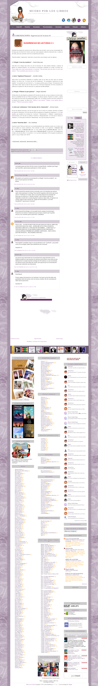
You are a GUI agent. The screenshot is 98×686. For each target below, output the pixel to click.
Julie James (18, 566)
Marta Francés (18, 604)
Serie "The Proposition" (46, 620)
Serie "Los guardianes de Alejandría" (50, 588)
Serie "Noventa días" (46, 597)
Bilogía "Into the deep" (46, 548)
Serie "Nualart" (44, 598)
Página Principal (37, 338)
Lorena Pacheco (19, 596)
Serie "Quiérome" (45, 606)
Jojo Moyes (17, 562)
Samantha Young (19, 639)
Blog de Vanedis (69, 569)
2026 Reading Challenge (73, 621)
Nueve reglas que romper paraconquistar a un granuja (25, 69)
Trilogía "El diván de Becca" (47, 639)
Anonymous (71, 370)
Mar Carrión (18, 600)
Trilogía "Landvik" (45, 647)
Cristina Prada (18, 510)
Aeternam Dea (69, 548)
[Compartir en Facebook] (36, 150)
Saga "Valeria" (44, 559)
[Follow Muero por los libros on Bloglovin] (70, 532)
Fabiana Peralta (19, 532)
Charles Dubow (18, 500)
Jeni (42, 528)
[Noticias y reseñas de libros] (72, 180)
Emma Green (18, 526)
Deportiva (43, 402)
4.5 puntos (43, 447)
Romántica (43, 418)
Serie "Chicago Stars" (46, 568)
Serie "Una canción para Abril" (48, 625)
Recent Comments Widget (82, 520)
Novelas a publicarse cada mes (48, 375)
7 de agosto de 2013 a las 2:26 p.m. (24, 204)
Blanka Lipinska (18, 492)
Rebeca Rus (18, 634)
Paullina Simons (19, 629)
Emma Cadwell (18, 523)
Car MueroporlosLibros (73, 623)
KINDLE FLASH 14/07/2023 (71, 570)
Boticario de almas (72, 638)
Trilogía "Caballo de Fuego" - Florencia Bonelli (80, 136)
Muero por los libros (49, 10)
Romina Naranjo (19, 636)
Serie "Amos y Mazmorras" (47, 566)
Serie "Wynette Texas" (46, 626)
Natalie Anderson (19, 616)
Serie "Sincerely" (45, 612)
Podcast (75, 27)
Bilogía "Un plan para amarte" (48, 554)
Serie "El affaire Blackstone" (47, 576)
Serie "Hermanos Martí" (46, 581)
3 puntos (43, 441)
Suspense (43, 426)
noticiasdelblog (44, 513)
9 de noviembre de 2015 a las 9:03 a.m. (25, 267)
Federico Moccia (19, 533)
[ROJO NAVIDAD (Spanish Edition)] (66, 671)
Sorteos (43, 387)
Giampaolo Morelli (19, 537)
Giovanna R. (44, 525)
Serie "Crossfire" (45, 572)
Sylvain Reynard (19, 657)
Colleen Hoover (18, 508)
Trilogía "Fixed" (44, 642)
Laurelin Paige (18, 584)
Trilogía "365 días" (45, 631)
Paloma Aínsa (18, 625)
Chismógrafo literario (46, 481)
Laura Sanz (17, 582)
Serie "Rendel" (44, 609)
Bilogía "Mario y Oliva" (46, 550)
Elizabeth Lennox (19, 521)
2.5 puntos (43, 439)
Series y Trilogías (45, 425)
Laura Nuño (18, 581)
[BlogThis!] (33, 150)
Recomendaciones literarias (47, 499)
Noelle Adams (18, 621)
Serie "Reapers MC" (46, 608)
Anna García (18, 487)
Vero (42, 535)
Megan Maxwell (18, 609)
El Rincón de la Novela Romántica (74, 573)
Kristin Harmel (18, 575)
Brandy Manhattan (19, 494)
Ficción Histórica (45, 408)
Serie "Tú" (43, 624)
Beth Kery (17, 491)
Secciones (59, 27)
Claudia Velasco (19, 506)
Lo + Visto (70, 118)
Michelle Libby (18, 612)
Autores (67, 27)
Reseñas (27, 27)
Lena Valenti (18, 585)
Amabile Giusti (18, 477)
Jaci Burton (17, 549)
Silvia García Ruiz (19, 652)
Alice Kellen (17, 476)
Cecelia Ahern (18, 499)
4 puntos (43, 445)
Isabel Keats (18, 544)
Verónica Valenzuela (20, 662)
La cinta (36, 129)
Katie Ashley (18, 571)
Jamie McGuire (18, 550)
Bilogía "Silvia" (44, 552)
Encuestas (43, 482)
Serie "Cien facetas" (46, 570)
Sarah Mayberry (19, 645)
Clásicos (43, 399)
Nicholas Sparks (19, 618)
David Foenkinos (19, 514)
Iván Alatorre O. (18, 545)
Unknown (17, 221)
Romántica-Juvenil (45, 420)
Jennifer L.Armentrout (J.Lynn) (22, 554)
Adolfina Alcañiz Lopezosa (73, 669)
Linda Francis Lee (19, 589)
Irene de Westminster (20, 541)
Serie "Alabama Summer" (47, 563)
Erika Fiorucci (18, 527)
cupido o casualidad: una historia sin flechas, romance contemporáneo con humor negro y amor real (76, 657)
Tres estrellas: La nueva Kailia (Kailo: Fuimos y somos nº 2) (73, 651)
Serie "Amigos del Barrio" (47, 564)
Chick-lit (43, 397)
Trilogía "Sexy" (44, 652)
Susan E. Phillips (19, 654)
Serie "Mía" (43, 595)
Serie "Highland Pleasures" (47, 582)
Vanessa (43, 527)
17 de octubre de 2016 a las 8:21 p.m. (25, 286)
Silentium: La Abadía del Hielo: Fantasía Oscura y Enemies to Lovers (74, 664)
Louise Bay (17, 598)
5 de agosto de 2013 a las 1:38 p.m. (24, 171)
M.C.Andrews (18, 599)
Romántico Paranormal (46, 423)
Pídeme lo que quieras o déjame (25, 102)
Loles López (18, 595)
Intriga (42, 410)
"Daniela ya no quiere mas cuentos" (73, 560)
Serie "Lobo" (44, 585)
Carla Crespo (18, 495)
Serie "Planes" (44, 603)
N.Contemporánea (45, 412)
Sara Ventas (18, 643)
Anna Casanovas (19, 486)
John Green (18, 560)
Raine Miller (18, 632)
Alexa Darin (17, 472)
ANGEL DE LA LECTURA (71, 559)
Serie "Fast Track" (45, 579)
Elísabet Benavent (19, 522)
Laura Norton (18, 580)
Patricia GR (17, 626)
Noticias (43, 457)
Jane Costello (18, 551)
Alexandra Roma (19, 473)
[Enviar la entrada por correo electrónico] (30, 149)
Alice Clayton (18, 474)
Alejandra (70, 458)
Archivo (78, 118)
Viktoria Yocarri (18, 665)
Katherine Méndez (19, 569)
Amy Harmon (18, 478)
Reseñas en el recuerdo (47, 383)
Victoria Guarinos (72, 653)
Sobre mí (19, 27)
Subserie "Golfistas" (45, 630)
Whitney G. (17, 666)
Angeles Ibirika (18, 485)
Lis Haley (17, 591)
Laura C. (43, 531)
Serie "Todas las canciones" (47, 622)
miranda (70, 481)
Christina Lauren (19, 505)
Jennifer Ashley (18, 553)
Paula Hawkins (18, 627)
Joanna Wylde (18, 558)
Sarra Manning (18, 647)
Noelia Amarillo (18, 620)
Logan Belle (18, 593)
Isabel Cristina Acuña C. (20, 542)
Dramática (43, 403)
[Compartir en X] (35, 150)
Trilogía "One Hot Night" (46, 649)
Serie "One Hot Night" (46, 601)
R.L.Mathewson (18, 631)
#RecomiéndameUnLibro (47, 479)
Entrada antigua (59, 338)
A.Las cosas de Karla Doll (72, 538)
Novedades (36, 27)
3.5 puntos (43, 442)
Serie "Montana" (45, 594)
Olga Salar (17, 622)
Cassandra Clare (19, 496)
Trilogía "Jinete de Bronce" (47, 644)
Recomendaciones (18, 151)
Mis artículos (44, 367)
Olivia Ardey (18, 624)
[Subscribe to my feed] (84, 22)
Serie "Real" (44, 607)
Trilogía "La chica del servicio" (48, 646)
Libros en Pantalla (45, 483)
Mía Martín (17, 614)
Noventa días (17, 129)
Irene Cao (17, 540)
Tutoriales (43, 389)
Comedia (43, 401)
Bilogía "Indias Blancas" (46, 546)
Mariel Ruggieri (18, 603)
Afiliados (83, 27)
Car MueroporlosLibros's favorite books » (51, 678)
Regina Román (18, 635)
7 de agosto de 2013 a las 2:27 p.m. (24, 217)
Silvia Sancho (18, 653)
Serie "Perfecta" (45, 602)
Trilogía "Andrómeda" (46, 633)
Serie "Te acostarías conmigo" (48, 619)
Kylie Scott (17, 576)
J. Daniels (17, 546)
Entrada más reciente (15, 338)
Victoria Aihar (18, 663)
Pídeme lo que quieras (39, 100)
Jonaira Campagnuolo (20, 563)
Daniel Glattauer (19, 512)
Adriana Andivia (18, 469)
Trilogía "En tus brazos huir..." (48, 640)
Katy (42, 530)
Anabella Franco (19, 483)
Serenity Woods (19, 650)
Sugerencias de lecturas (26, 151)
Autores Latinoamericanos (47, 362)
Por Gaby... (55, 684)
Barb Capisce (18, 490)
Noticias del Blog (45, 371)
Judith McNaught (19, 564)
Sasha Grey (18, 648)
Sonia (69, 407)
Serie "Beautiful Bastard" (47, 567)
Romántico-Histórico (46, 424)
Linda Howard (18, 590)
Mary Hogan (18, 606)
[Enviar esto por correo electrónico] (32, 150)
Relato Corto (44, 416)
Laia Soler (17, 577)
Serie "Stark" (44, 616)
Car (16, 188)
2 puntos (43, 438)
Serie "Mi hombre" (45, 593)
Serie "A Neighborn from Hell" (48, 562)
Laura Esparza (18, 578)
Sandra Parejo (18, 640)
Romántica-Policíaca (46, 421)
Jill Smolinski (18, 557)
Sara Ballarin (18, 642)
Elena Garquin (18, 518)
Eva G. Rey (17, 530)
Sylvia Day (17, 658)
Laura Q (43, 526)
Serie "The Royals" (45, 621)
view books (80, 627)
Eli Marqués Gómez (19, 519)
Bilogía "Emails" (44, 544)
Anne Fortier (18, 488)
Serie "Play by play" (45, 604)
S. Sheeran (17, 638)
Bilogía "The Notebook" (46, 553)
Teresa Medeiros (19, 659)
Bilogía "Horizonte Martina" (47, 545)
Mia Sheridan (18, 611)
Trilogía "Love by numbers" (47, 648)
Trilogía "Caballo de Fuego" (47, 634)
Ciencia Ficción (44, 398)
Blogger (52, 682)
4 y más (43, 446)
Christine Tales (68, 660)
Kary (42, 523)
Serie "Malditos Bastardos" (47, 591)
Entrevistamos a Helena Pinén (72, 574)
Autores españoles (45, 363)
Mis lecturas (44, 368)
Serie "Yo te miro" (45, 627)
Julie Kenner (18, 567)
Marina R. (43, 534)
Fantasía (43, 406)
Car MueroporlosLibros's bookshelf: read (49, 660)
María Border (18, 607)
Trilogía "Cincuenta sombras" (48, 638)
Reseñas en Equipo (45, 381)
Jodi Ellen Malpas (19, 559)
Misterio (43, 411)
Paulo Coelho (18, 630)
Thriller (42, 428)
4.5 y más (43, 448)
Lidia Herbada (18, 586)
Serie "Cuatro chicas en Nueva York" (50, 574)
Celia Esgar (71, 666)
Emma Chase (18, 524)
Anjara (69, 426)
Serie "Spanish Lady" (46, 613)
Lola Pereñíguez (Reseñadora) (48, 532)
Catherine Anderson (19, 497)
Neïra (16, 617)
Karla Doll (17, 568)
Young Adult (44, 430)
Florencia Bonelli (19, 535)
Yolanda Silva (18, 667)
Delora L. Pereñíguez (20, 515)
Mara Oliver (18, 602)
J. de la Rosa (18, 548)
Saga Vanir (43, 561)
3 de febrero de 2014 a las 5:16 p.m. (25, 250)
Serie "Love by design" (46, 590)
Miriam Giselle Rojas (73, 412)
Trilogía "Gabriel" (45, 643)
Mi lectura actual (45, 365)
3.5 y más (43, 443)
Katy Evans (17, 572)
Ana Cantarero (18, 479)
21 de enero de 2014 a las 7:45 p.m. (24, 235)
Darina (69, 375)
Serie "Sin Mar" (44, 611)
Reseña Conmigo (45, 379)
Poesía (42, 415)
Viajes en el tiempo (45, 429)
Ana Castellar (18, 481)
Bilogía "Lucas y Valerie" (47, 549)
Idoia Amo (17, 539)
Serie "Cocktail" (44, 571)
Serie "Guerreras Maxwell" (47, 580)
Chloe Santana (18, 504)
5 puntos (43, 450)
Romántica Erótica (45, 419)
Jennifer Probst (18, 555)
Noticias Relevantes (45, 370)
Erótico (42, 405)
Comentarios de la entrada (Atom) (40, 341)
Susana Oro (18, 656)
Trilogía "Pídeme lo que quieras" (49, 651)
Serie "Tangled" (44, 617)
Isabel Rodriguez (72, 516)
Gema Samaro (18, 536)
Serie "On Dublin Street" (47, 599)
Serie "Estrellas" (45, 577)
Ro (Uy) (43, 522)
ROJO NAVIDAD (71, 668)
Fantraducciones (45, 407)
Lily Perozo (17, 587)
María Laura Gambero (20, 608)
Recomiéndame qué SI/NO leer (48, 500)
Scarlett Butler (18, 649)
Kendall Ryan (18, 573)
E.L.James (17, 517)
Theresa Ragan (18, 661)
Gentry (69, 394)
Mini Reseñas (44, 366)
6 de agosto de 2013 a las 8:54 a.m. (24, 184)
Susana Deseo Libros (20, 175)
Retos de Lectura (45, 384)
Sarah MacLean (19, 644)
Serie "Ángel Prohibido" (46, 629)
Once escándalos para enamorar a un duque (28, 71)
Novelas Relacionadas (46, 374)
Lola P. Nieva (18, 594)
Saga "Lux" (43, 558)
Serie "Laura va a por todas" (48, 584)
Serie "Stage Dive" (45, 615)
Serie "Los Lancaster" (46, 586)
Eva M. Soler (18, 531)
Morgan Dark (18, 613)
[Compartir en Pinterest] (38, 150)
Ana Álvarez (18, 482)
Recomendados (47, 27)
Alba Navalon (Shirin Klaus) (21, 470)
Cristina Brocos (18, 509)
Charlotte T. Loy (19, 501)
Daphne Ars (18, 513)
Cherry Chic (18, 503)
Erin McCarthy (18, 528)
